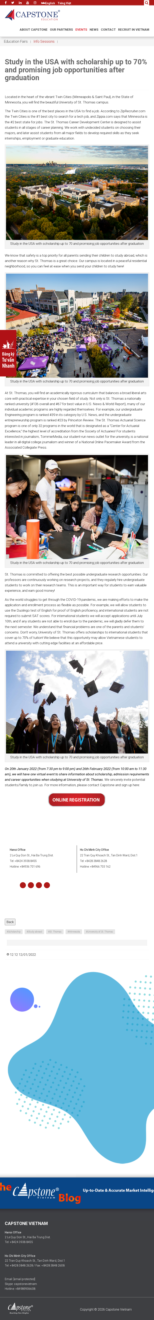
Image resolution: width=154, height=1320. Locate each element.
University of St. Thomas (99, 931)
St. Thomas (55, 931)
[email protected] (24, 1279)
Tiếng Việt (64, 3)
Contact (108, 29)
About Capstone (34, 29)
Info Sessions (44, 41)
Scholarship (14, 931)
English (50, 3)
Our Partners (61, 29)
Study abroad (34, 931)
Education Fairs (16, 41)
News (94, 29)
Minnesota (74, 931)
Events (81, 29)
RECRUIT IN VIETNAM (133, 29)
